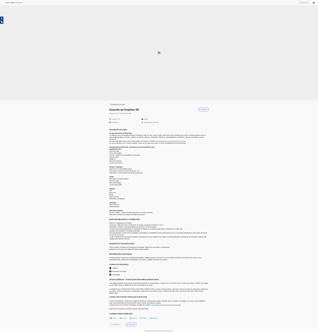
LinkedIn (124, 318)
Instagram (144, 318)
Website (114, 318)
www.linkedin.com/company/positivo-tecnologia (171, 141)
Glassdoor (155, 318)
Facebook (134, 318)
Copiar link (204, 109)
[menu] (313, 2)
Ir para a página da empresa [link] (14, 2)
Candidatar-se (304, 2)
